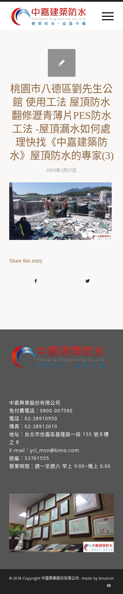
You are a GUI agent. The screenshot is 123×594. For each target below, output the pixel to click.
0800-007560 (56, 410)
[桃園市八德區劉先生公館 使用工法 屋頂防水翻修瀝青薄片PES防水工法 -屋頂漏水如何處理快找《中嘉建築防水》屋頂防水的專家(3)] (62, 63)
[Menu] (104, 15)
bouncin (106, 578)
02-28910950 (41, 418)
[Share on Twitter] (87, 281)
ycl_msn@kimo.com (54, 450)
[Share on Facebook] (36, 281)
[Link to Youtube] (109, 585)
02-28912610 (41, 426)
